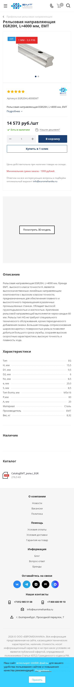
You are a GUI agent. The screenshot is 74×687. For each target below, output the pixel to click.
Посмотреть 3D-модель (37, 229)
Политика (37, 513)
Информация (37, 549)
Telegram (26, 584)
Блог (37, 556)
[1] (9, 91)
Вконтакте (17, 584)
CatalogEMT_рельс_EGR (25, 473)
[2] (12, 91)
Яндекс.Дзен (36, 584)
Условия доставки (37, 535)
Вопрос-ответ (37, 561)
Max (55, 584)
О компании (37, 496)
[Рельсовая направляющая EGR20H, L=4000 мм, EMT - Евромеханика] (37, 55)
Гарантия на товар (37, 540)
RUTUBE (45, 584)
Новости (37, 503)
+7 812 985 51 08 (23, 601)
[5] (23, 91)
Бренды (37, 566)
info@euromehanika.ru (45, 181)
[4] (19, 91)
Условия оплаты (37, 529)
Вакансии (37, 508)
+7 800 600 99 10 (56, 601)
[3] (16, 91)
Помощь (37, 523)
